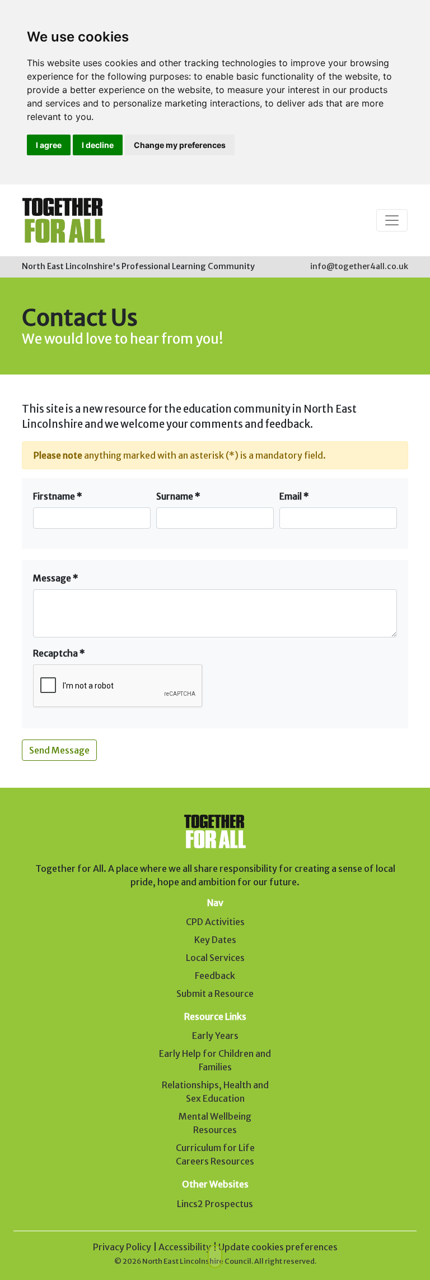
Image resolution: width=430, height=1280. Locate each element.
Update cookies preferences (278, 1247)
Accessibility (184, 1247)
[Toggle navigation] (392, 220)
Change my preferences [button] (180, 145)
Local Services (215, 957)
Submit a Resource (215, 993)
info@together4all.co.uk (359, 266)
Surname (178, 496)
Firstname (57, 496)
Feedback (215, 975)
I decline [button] (98, 145)
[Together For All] (63, 220)
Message (55, 578)
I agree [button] (49, 145)
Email (294, 496)
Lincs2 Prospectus (215, 1203)
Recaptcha (59, 653)
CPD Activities (215, 921)
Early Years (215, 1035)
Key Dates (215, 939)
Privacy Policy (122, 1247)
